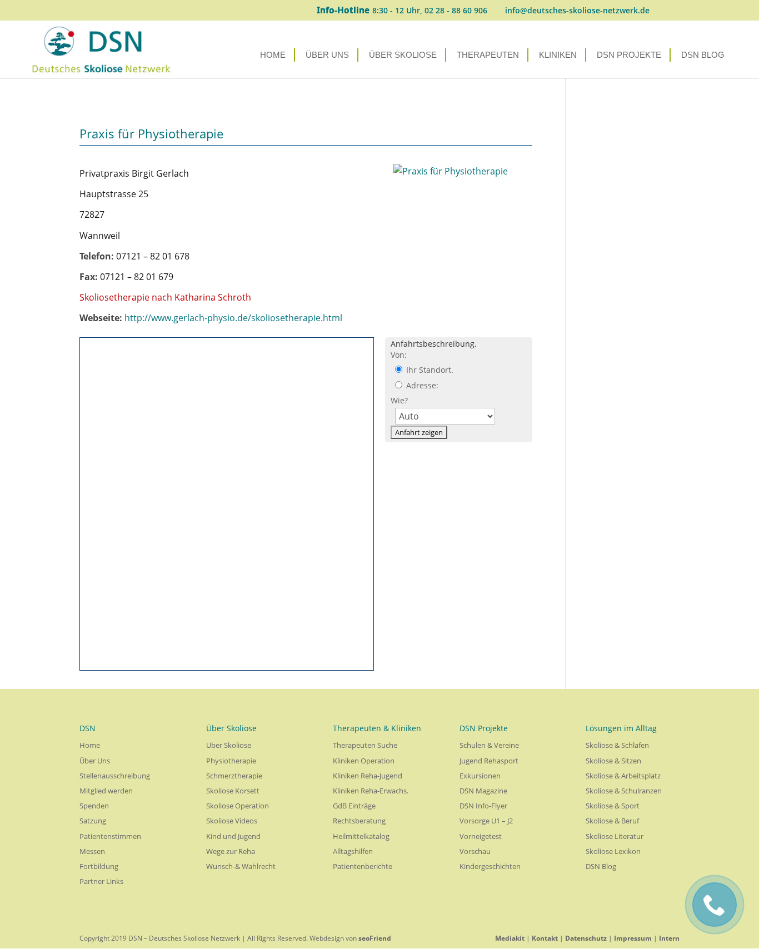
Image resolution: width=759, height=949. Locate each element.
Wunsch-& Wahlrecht (241, 866)
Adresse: (421, 385)
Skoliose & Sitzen (613, 761)
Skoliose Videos (231, 821)
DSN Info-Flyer (483, 806)
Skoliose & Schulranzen (624, 791)
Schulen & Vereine (489, 745)
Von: (399, 354)
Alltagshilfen (353, 851)
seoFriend (374, 938)
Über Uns (327, 55)
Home (273, 55)
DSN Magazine (483, 791)
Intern (669, 938)
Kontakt (545, 938)
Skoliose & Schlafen (617, 745)
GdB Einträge (354, 806)
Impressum (633, 938)
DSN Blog (703, 55)
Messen (92, 851)
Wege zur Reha (230, 851)
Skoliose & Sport (613, 806)
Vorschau (475, 851)
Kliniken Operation (364, 761)
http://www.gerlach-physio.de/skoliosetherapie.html (233, 318)
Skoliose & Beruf (612, 821)
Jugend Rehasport (489, 761)
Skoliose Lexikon (613, 851)
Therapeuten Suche (365, 745)
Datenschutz (586, 938)
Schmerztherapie (234, 776)
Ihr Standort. (428, 369)
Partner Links (101, 881)
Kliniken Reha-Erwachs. (370, 791)
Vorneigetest (481, 836)
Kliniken (558, 55)
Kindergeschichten (490, 866)
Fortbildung (98, 866)
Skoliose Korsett (232, 791)
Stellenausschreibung (114, 776)
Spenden (94, 806)
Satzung (92, 821)
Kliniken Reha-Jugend (367, 776)
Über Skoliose (403, 55)
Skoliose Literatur (614, 836)
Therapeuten (488, 55)
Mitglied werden (106, 791)
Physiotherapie (231, 761)
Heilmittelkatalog (361, 836)
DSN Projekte (629, 55)
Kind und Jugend (233, 836)
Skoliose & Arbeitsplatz (623, 776)
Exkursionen (480, 776)
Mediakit (510, 938)
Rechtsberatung (359, 821)
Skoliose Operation (237, 806)
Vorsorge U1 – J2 (486, 821)
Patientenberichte (362, 866)
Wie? (399, 400)
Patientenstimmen (110, 836)
